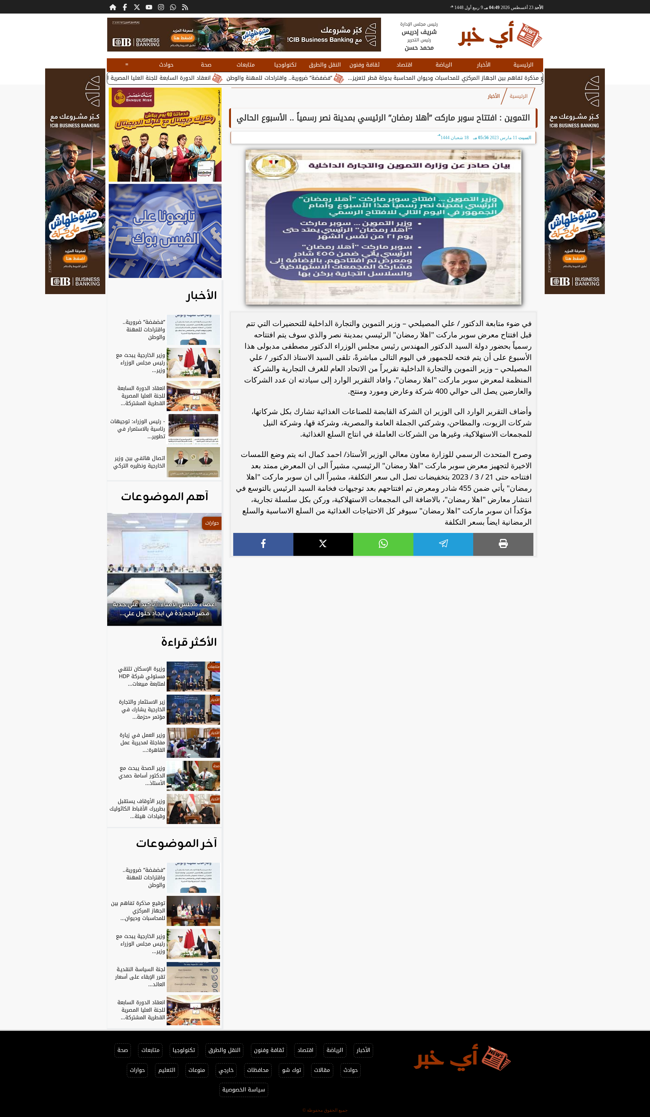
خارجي (226, 1070)
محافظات (258, 1070)
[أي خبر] (244, 35)
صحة (206, 65)
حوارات (137, 1070)
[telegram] (443, 544)
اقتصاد (404, 65)
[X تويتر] (137, 7)
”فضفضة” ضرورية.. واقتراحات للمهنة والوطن (328, 78)
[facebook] (263, 544)
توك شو (291, 1070)
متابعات (246, 65)
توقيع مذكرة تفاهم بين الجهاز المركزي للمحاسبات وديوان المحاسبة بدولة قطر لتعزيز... (499, 78)
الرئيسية (523, 65)
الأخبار (484, 65)
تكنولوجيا (285, 65)
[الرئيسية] (113, 7)
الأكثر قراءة (189, 642)
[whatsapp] (383, 544)
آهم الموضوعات (164, 497)
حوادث (166, 65)
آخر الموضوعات (176, 844)
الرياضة (444, 65)
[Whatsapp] (173, 7)
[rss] (185, 7)
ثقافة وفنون (364, 65)
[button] (123, 573)
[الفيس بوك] (125, 7)
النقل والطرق (325, 65)
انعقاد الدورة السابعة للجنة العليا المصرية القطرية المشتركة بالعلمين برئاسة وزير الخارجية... (149, 78)
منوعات (196, 1070)
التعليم (166, 1070)
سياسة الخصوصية (243, 1090)
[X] (323, 544)
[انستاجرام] (161, 7)
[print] (503, 544)
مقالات (322, 1070)
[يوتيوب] (149, 7)
